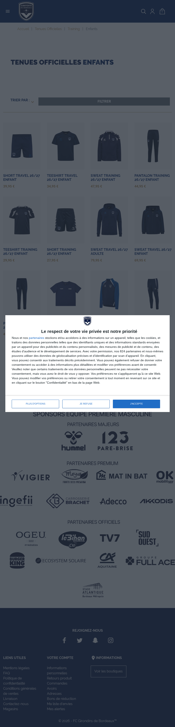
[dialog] (87, 363)
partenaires (36, 337)
